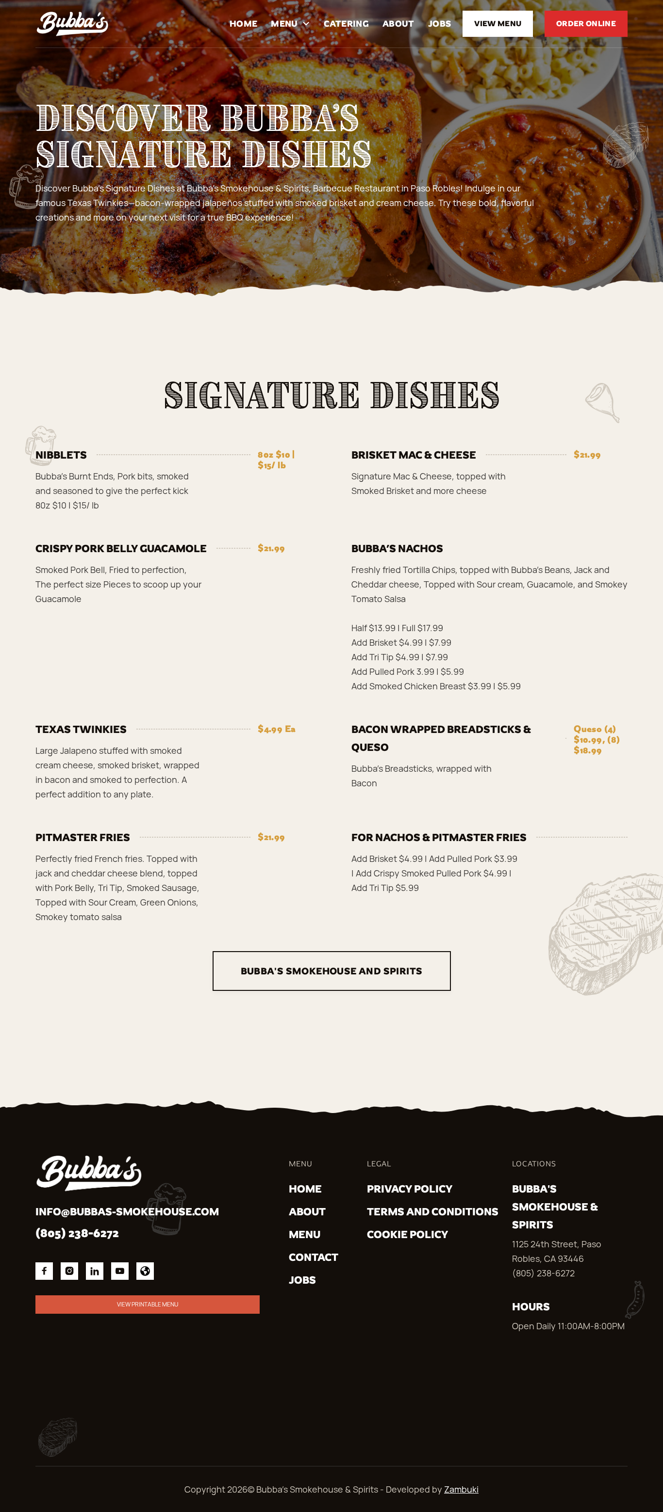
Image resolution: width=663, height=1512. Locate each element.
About (398, 23)
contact (313, 1257)
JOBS (439, 23)
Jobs (302, 1280)
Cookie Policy (407, 1234)
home (305, 1189)
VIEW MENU (497, 23)
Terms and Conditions (432, 1212)
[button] (290, 23)
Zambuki (461, 1489)
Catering (346, 23)
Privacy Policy (409, 1189)
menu (304, 1234)
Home (243, 23)
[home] (72, 23)
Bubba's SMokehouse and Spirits (332, 971)
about (307, 1212)
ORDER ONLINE (586, 23)
